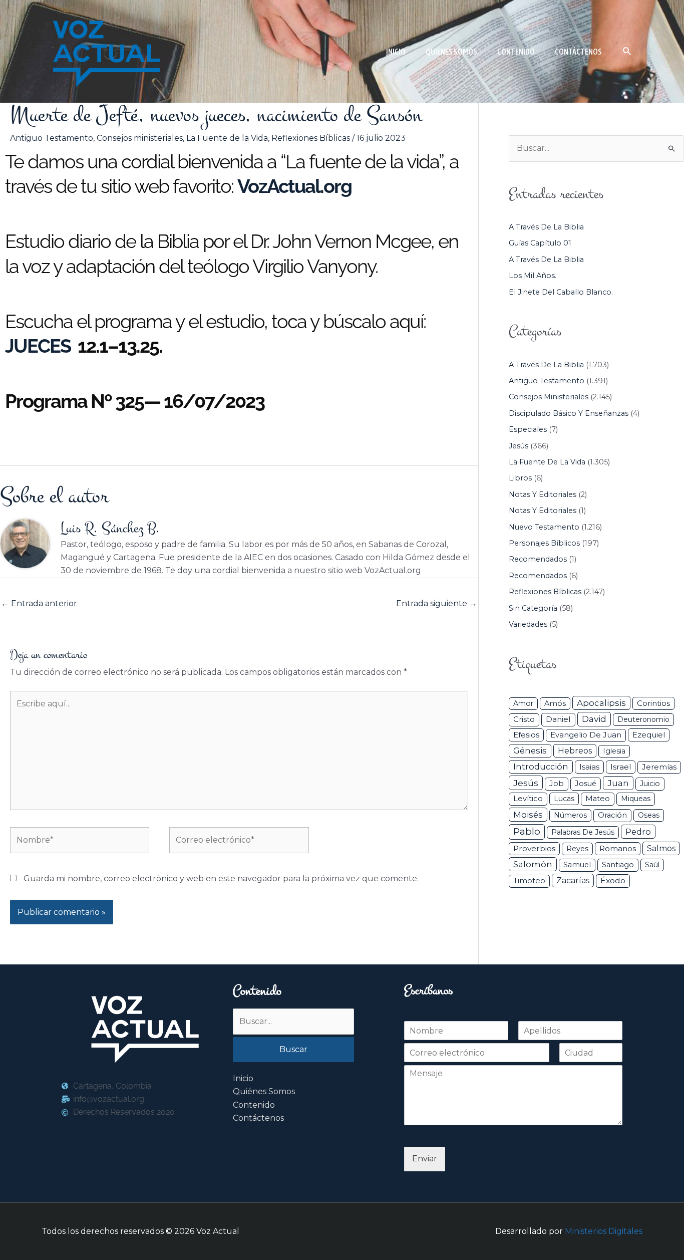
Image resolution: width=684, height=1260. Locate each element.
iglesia (614, 750)
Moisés (528, 815)
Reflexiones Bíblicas (310, 138)
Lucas (564, 798)
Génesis (530, 750)
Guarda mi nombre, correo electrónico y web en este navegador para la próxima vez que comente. (221, 878)
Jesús (518, 445)
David (594, 718)
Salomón (532, 864)
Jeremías (659, 767)
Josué (585, 783)
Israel (620, 767)
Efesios (526, 734)
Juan (618, 783)
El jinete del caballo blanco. (561, 292)
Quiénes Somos (264, 1091)
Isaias (589, 767)
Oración (612, 815)
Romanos (617, 848)
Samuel (577, 864)
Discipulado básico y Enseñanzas (568, 413)
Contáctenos (258, 1118)
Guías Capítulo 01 (540, 242)
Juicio (650, 783)
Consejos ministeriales (140, 138)
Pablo (526, 831)
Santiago (618, 864)
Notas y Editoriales (542, 494)
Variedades (528, 624)
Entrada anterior (39, 603)
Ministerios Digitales (603, 1231)
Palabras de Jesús (582, 832)
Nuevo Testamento (544, 527)
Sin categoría (533, 608)
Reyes (577, 848)
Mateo (597, 798)
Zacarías (572, 880)
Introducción (540, 767)
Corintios (653, 703)
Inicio (243, 1078)
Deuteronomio (643, 719)
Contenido (254, 1105)
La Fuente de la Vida (227, 138)
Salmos (661, 848)
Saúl (652, 864)
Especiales (528, 429)
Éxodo (612, 880)
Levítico (528, 798)
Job (556, 783)
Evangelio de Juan (585, 734)
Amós (555, 703)
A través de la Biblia (546, 226)
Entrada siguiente (436, 603)
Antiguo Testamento (51, 138)
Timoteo (529, 880)
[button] (627, 51)
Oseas (648, 815)
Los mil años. (532, 275)
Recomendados (538, 559)
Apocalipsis (601, 703)
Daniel (558, 719)
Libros (520, 477)
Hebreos (575, 750)
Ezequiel (648, 734)
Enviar (424, 1158)
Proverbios (534, 848)
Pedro (638, 832)
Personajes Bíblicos (544, 543)
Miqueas (635, 798)
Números (570, 815)
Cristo (524, 719)
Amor (523, 703)
